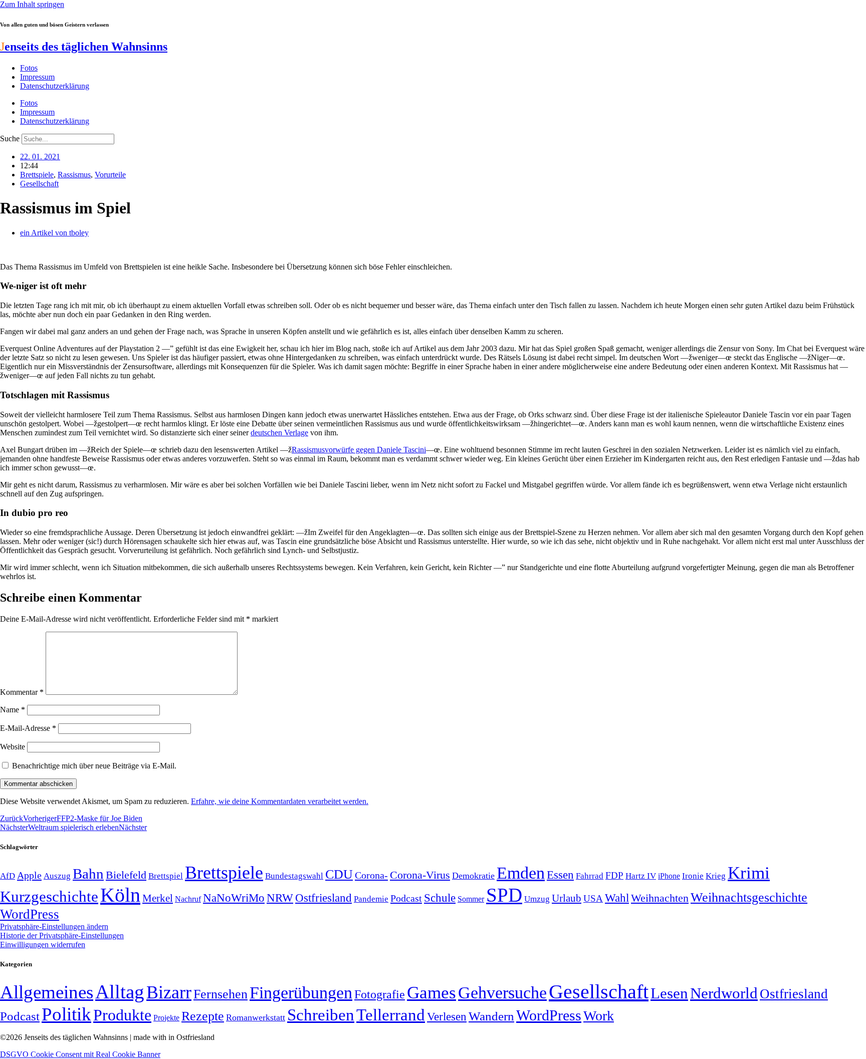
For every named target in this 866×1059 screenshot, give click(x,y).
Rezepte (202, 1016)
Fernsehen (220, 994)
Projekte (166, 1017)
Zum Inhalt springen (32, 4)
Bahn (88, 874)
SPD (504, 895)
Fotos (29, 68)
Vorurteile (110, 174)
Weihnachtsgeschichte (749, 897)
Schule (440, 897)
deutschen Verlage (279, 432)
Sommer (471, 899)
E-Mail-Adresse (28, 728)
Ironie (693, 876)
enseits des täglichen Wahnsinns (83, 46)
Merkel (157, 898)
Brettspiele (37, 174)
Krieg (716, 876)
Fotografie (379, 994)
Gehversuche (502, 992)
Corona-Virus (420, 875)
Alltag (119, 991)
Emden (521, 873)
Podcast (406, 898)
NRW (280, 897)
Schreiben (320, 1015)
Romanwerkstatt (255, 1017)
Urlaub (566, 898)
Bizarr (168, 992)
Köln (120, 895)
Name (12, 709)
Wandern (491, 1016)
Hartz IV (640, 876)
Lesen (669, 993)
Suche (10, 138)
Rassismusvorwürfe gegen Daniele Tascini (359, 449)
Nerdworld (724, 993)
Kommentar (22, 692)
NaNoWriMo (234, 898)
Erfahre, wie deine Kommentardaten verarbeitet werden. (279, 801)
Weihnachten (660, 898)
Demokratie (473, 876)
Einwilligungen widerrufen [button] (42, 944)
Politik (66, 1014)
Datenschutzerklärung (54, 86)
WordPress (29, 914)
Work (598, 1015)
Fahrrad (589, 876)
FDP (614, 875)
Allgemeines (46, 992)
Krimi (749, 873)
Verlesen (447, 1016)
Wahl (617, 897)
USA (593, 898)
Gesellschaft (39, 183)
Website (12, 746)
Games (431, 992)
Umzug (537, 899)
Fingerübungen (301, 992)
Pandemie (371, 899)
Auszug (57, 876)
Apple (29, 875)
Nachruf (188, 899)
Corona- (371, 875)
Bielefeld (126, 875)
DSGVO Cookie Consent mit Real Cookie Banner (80, 1054)
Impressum (37, 77)
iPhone (669, 876)
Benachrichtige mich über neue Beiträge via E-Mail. (94, 765)
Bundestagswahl (294, 876)
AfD (7, 876)
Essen (560, 875)
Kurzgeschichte (49, 896)
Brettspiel (165, 876)
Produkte (122, 1015)
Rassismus (74, 174)
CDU (339, 874)
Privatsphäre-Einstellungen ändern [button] (54, 926)
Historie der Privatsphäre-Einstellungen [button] (62, 935)
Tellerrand (390, 1015)
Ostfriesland (323, 897)
